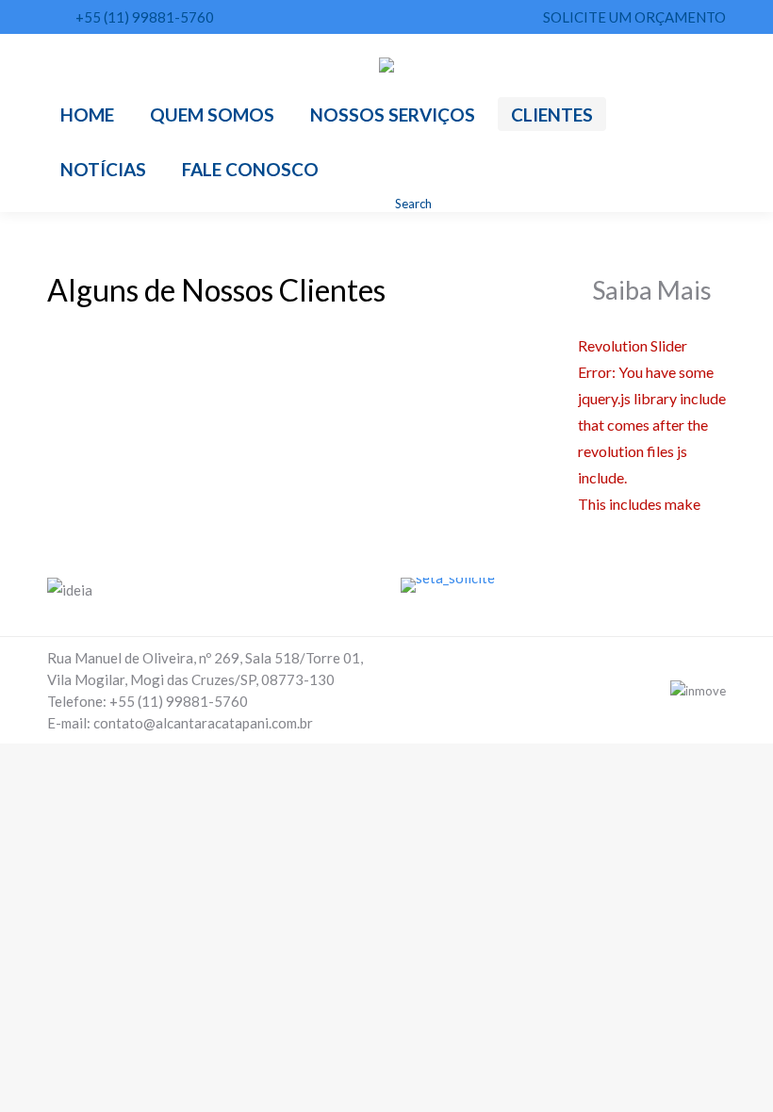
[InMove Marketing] (698, 690)
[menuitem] (87, 114)
